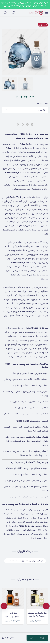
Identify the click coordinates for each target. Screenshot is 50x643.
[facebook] (32, 124)
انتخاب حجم (42, 103)
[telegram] (23, 124)
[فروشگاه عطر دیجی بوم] (36, 13)
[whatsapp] (18, 124)
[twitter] (27, 124)
